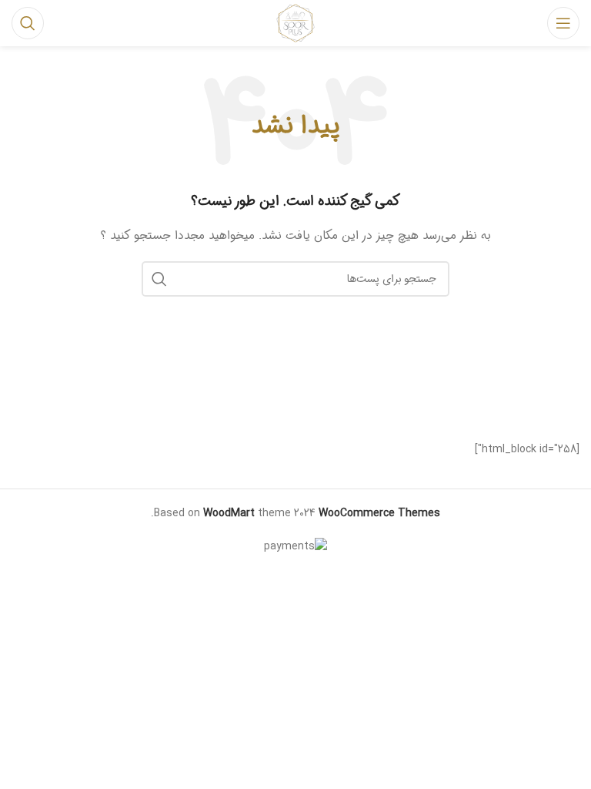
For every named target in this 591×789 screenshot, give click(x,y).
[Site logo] (295, 23)
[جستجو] (28, 23)
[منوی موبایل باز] (563, 23)
